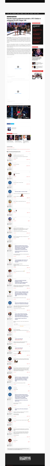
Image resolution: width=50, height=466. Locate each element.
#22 (29, 366)
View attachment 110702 (18, 339)
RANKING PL (22, 13)
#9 (29, 226)
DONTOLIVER (9, 332)
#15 (29, 290)
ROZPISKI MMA (14, 13)
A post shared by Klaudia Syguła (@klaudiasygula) (18, 103)
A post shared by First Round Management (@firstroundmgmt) (18, 78)
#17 (29, 312)
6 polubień (28, 197)
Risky (10, 370)
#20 (29, 346)
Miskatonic (10, 350)
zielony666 (10, 316)
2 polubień (29, 212)
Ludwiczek (10, 273)
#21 (29, 357)
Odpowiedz (15, 159)
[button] (42, 13)
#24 (29, 386)
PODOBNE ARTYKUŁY (9, 133)
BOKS (28, 13)
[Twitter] (42, 0)
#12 (29, 258)
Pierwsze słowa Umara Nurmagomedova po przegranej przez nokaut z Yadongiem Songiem (18, 141)
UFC (15, 16)
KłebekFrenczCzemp (9, 361)
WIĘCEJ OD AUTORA (15, 133)
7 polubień (29, 256)
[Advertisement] (25, 8)
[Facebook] (40, 0)
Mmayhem (10, 221)
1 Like (29, 384)
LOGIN (10, 13)
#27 (29, 418)
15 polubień (28, 176)
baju (9, 305)
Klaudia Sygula (11, 15)
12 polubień (28, 202)
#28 (29, 427)
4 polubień (28, 436)
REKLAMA (38, 13)
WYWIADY (25, 13)
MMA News (13, 16)
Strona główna (8, 15)
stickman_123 (9, 379)
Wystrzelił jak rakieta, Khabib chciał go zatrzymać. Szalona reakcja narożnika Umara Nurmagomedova (10, 141)
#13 (29, 269)
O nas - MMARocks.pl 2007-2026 (10, 465)
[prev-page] (7, 143)
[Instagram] (41, 0)
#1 (29, 153)
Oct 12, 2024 (15, 153)
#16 (29, 301)
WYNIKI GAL (18, 13)
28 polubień (28, 159)
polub (29, 238)
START (8, 13)
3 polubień (28, 363)
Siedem (10, 230)
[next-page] (8, 143)
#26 (29, 407)
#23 (29, 375)
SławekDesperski (10, 422)
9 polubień (28, 267)
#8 (29, 217)
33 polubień (28, 165)
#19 (29, 337)
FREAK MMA (31, 13)
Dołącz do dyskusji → (28, 151)
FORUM (35, 13)
